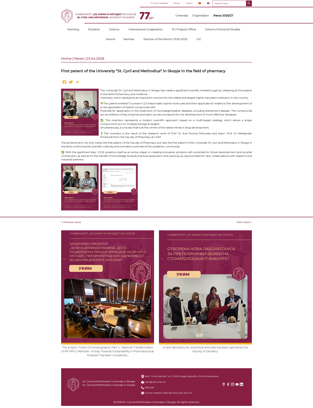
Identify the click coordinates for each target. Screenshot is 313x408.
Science (114, 29)
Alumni (110, 39)
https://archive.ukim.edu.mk (177, 393)
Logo (107, 15)
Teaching (73, 29)
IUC (198, 39)
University (181, 15)
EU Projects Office (184, 29)
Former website (159, 3)
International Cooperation (145, 29)
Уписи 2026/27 (223, 15)
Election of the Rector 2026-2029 (165, 39)
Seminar (128, 39)
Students (94, 29)
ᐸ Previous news (71, 222)
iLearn (189, 3)
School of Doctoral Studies (222, 29)
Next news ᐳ (244, 222)
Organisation (200, 15)
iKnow (177, 3)
